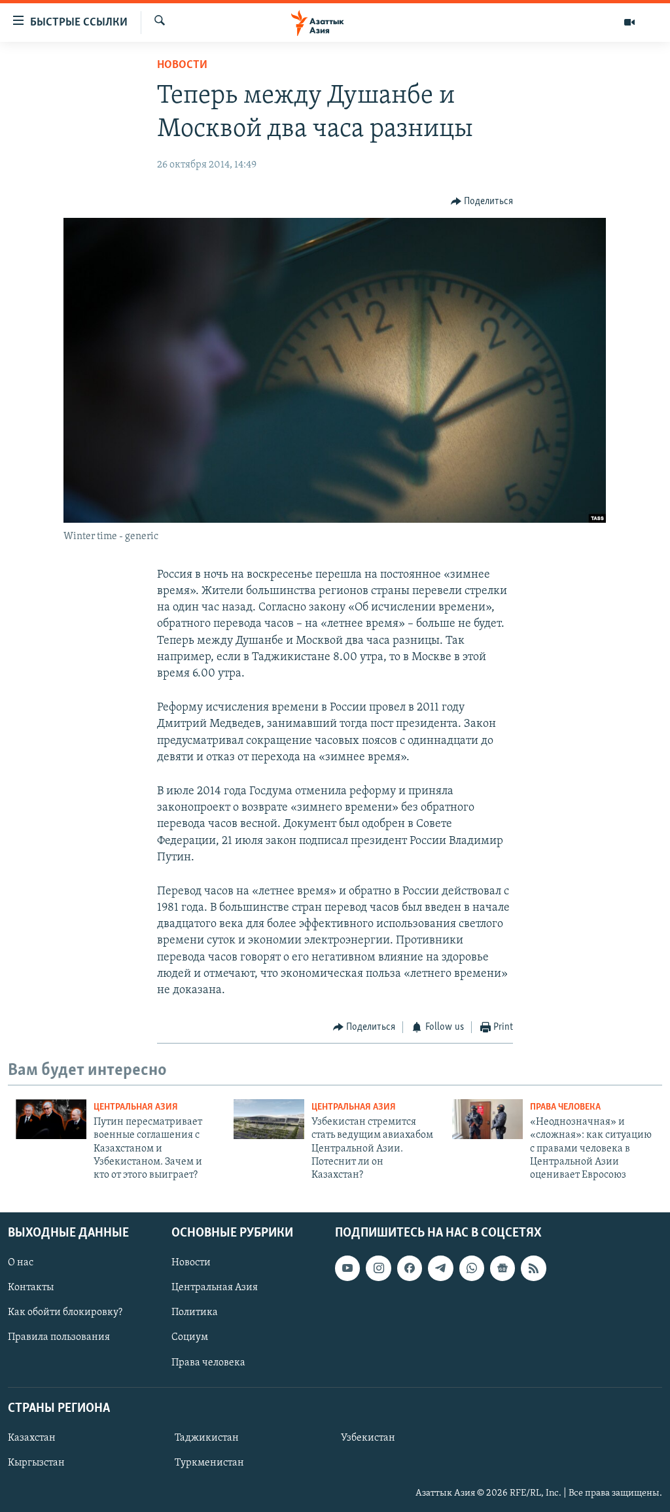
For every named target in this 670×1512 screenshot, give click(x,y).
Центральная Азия (136, 1107)
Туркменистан (209, 1463)
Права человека (565, 1107)
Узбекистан (368, 1438)
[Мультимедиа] (629, 22)
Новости (182, 65)
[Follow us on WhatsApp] (471, 1268)
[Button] (482, 201)
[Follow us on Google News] (502, 1268)
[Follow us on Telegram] (440, 1268)
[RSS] (533, 1268)
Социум (189, 1337)
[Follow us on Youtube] (347, 1268)
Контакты (31, 1287)
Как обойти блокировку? (65, 1312)
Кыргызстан (36, 1463)
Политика (194, 1312)
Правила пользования (59, 1337)
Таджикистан (207, 1438)
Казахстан (32, 1438)
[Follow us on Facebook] (409, 1268)
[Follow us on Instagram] (378, 1268)
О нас (20, 1262)
